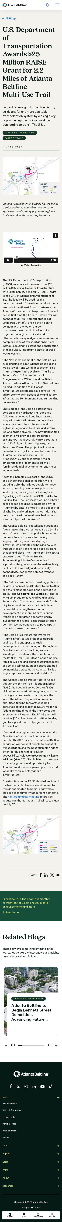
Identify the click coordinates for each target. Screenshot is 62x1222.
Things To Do (9, 1117)
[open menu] (57, 5)
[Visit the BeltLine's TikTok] (50, 1086)
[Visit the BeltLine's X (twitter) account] (18, 1087)
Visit (5, 1097)
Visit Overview (10, 1103)
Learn (5, 1161)
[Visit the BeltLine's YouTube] (42, 1087)
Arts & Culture (9, 1131)
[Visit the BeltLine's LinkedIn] (34, 1087)
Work (5, 1169)
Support (7, 1153)
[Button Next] (56, 1045)
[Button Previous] (6, 1045)
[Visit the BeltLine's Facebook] (11, 1086)
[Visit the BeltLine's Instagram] (26, 1087)
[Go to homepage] (15, 5)
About (6, 1177)
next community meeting (23, 796)
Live (5, 1145)
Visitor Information (12, 1110)
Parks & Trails (9, 1124)
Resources (8, 1185)
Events (6, 1137)
